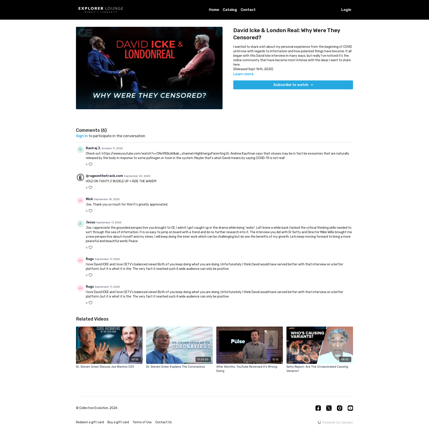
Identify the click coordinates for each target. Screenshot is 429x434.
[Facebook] (318, 408)
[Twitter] (329, 408)
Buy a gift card (118, 422)
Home (214, 10)
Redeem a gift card (90, 422)
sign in (82, 136)
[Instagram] (339, 408)
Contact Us (163, 422)
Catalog (230, 10)
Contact (248, 10)
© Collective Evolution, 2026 (97, 408)
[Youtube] (350, 408)
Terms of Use (142, 422)
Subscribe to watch (290, 85)
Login (346, 10)
